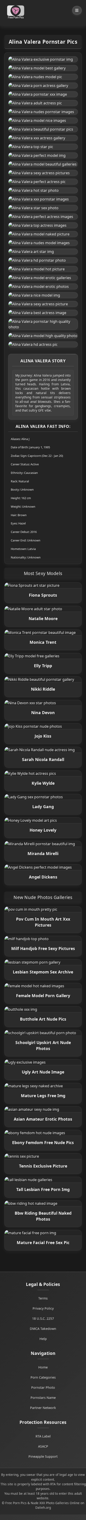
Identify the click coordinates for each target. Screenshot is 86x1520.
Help (43, 1339)
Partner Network (43, 1407)
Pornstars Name (43, 1397)
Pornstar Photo (43, 1387)
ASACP (43, 1446)
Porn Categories (43, 1377)
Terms (43, 1298)
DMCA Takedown (43, 1328)
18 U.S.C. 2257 (43, 1318)
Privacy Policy (43, 1308)
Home (43, 1367)
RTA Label (43, 1436)
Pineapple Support (43, 1456)
